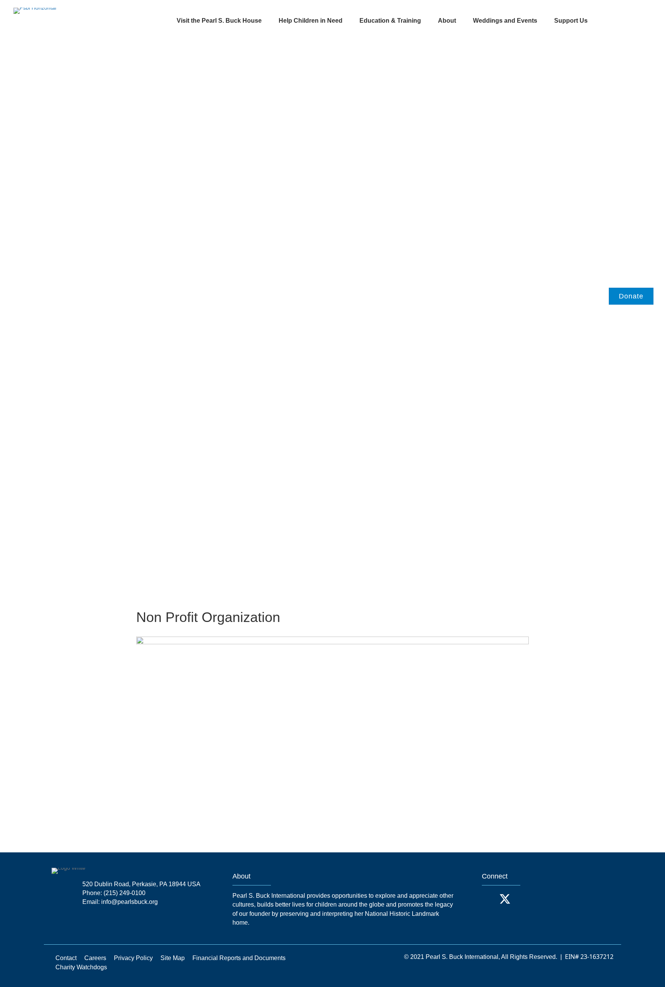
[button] (489, 899)
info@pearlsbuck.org (129, 902)
